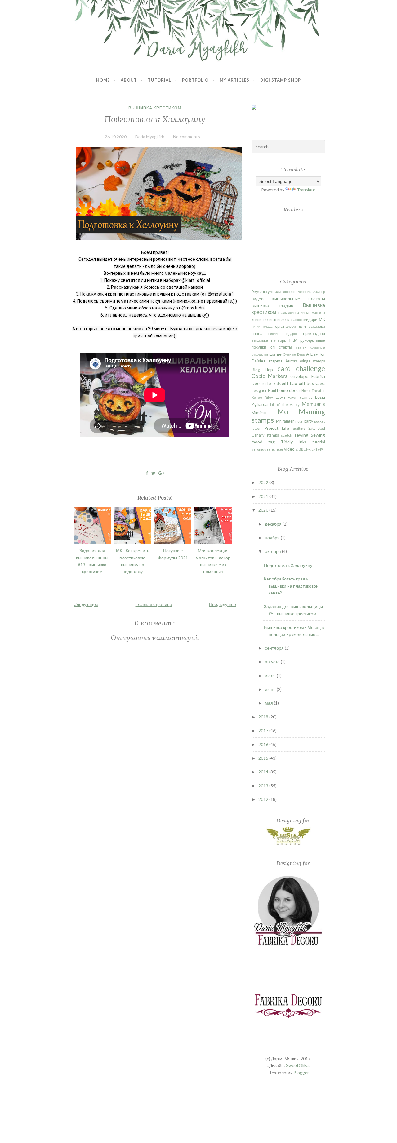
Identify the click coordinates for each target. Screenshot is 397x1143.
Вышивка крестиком (154, 107)
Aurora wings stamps (305, 361)
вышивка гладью (272, 305)
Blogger (301, 1072)
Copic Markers (270, 376)
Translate (306, 189)
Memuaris (313, 404)
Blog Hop (262, 369)
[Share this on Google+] (161, 473)
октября (273, 551)
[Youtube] (320, 122)
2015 (263, 758)
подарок (291, 333)
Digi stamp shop (280, 80)
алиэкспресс (285, 292)
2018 (263, 716)
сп (272, 347)
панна (257, 333)
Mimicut (259, 412)
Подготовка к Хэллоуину (155, 118)
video (289, 448)
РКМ (293, 340)
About (129, 80)
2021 (263, 496)
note (299, 421)
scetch (286, 435)
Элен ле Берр (294, 354)
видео (258, 298)
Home (103, 80)
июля (271, 675)
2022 (263, 482)
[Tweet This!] (153, 473)
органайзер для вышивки (300, 326)
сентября (275, 648)
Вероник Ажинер (311, 292)
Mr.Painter (285, 421)
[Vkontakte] (285, 121)
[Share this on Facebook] (147, 473)
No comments (186, 136)
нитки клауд (262, 326)
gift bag (289, 383)
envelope (299, 376)
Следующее (86, 604)
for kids (274, 383)
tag (271, 441)
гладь (282, 312)
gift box (306, 383)
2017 (263, 730)
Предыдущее (222, 604)
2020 (263, 510)
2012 (263, 799)
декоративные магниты (306, 312)
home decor (288, 390)
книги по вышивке (268, 319)
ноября (273, 537)
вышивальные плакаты (298, 298)
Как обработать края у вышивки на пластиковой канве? (291, 585)
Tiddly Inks (294, 441)
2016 (263, 744)
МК (322, 319)
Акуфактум (262, 291)
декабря (274, 524)
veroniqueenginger (267, 449)
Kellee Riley (262, 397)
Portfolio (195, 80)
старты (285, 347)
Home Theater (313, 391)
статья (301, 347)
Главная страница (154, 604)
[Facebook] (267, 116)
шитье (275, 354)
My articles (234, 80)
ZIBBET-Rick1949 (309, 449)
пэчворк (278, 340)
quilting (299, 428)
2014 (263, 771)
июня (271, 689)
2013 (263, 785)
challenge (310, 368)
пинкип (273, 333)
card (284, 368)
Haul (272, 390)
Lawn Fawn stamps (294, 397)
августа (273, 661)
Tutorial (159, 80)
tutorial (319, 442)
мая (269, 702)
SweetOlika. (298, 1065)
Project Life (276, 428)
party (308, 421)
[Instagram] (303, 117)
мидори (310, 319)
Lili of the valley (285, 404)
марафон (294, 320)
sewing (301, 435)
